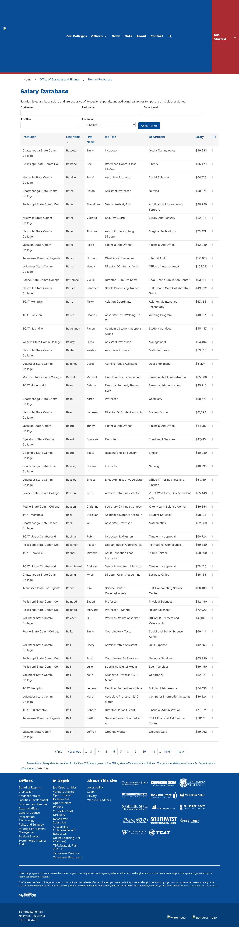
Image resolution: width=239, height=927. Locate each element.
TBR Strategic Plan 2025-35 (65, 847)
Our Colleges (76, 36)
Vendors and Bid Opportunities (64, 793)
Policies (58, 807)
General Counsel (29, 813)
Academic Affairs (29, 796)
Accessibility (95, 787)
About (141, 36)
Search (91, 792)
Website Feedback (99, 800)
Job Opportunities (65, 787)
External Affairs (29, 808)
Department (151, 107)
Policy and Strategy (31, 824)
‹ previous (74, 751)
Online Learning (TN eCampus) (66, 839)
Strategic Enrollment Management (32, 830)
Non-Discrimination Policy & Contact (199, 885)
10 (144, 751)
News (116, 36)
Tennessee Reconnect (67, 857)
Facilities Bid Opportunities (62, 801)
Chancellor (26, 792)
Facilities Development (33, 800)
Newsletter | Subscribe (61, 820)
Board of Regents (30, 787)
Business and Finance (33, 804)
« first (58, 751)
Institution (88, 119)
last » (181, 751)
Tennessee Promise (66, 853)
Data (128, 36)
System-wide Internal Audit (32, 842)
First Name (26, 107)
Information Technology (27, 818)
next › (168, 751)
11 (153, 751)
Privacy (92, 796)
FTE (214, 137)
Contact (156, 36)
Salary (200, 137)
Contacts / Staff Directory (63, 813)
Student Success (29, 836)
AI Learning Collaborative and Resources (64, 830)
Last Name (88, 107)
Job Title (25, 119)
